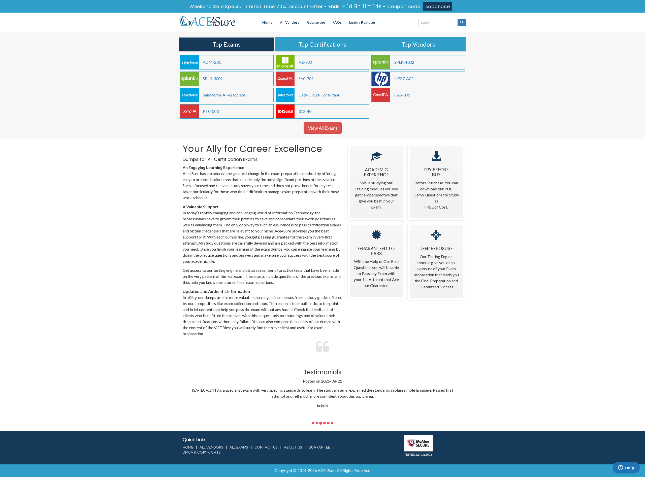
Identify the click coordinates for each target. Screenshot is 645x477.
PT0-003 (211, 111)
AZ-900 (305, 62)
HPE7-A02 (403, 78)
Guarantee (316, 22)
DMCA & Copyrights (202, 452)
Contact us (266, 447)
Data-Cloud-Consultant (319, 94)
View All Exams (322, 128)
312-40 (305, 111)
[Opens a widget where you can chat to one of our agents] (626, 468)
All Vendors (289, 22)
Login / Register (362, 22)
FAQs (337, 22)
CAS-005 (402, 94)
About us (293, 447)
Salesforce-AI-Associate (224, 94)
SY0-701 (306, 78)
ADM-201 (212, 62)
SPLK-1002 (404, 62)
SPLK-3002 (213, 78)
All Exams (239, 447)
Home (267, 22)
